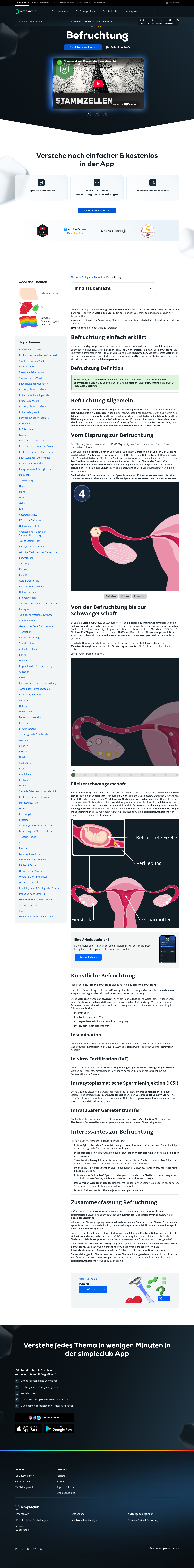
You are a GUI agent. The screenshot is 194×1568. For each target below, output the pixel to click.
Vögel (22, 768)
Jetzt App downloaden (83, 47)
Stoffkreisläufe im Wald (31, 361)
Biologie (86, 277)
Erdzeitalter (25, 423)
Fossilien (23, 435)
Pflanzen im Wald (28, 366)
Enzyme (23, 848)
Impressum (22, 1514)
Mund (22, 491)
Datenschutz (79, 1514)
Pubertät (24, 723)
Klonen (23, 569)
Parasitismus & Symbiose (32, 859)
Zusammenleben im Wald (32, 372)
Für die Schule (22, 3)
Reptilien (24, 780)
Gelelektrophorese (29, 580)
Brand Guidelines (66, 1492)
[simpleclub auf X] (22, 1548)
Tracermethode (27, 836)
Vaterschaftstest (28, 514)
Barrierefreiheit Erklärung (143, 1520)
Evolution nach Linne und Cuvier (36, 446)
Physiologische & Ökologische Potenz (39, 888)
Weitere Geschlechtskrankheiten (36, 899)
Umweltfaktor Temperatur (33, 876)
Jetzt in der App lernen (97, 210)
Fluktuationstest (27, 592)
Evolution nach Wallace (31, 440)
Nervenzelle (25, 711)
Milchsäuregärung (29, 802)
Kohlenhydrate (27, 814)
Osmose (23, 700)
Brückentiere (26, 429)
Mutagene (24, 609)
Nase (22, 497)
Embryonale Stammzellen (32, 546)
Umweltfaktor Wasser (30, 871)
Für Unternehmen (41, 3)
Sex (21, 910)
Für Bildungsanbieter (63, 3)
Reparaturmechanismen (32, 586)
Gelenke (23, 509)
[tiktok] (89, 114)
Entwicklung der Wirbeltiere (34, 417)
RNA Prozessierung (29, 637)
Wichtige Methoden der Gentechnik (38, 552)
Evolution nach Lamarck (32, 893)
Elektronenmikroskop (30, 349)
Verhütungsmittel (28, 905)
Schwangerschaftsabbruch (33, 734)
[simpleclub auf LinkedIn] (28, 1548)
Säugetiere (25, 762)
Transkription (26, 643)
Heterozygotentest (29, 526)
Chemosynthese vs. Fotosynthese (37, 825)
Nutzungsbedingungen (140, 1514)
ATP (21, 842)
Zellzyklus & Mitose (29, 649)
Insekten (23, 751)
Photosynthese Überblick (32, 389)
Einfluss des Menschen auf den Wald (38, 355)
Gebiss (22, 503)
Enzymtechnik (26, 557)
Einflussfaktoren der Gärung (34, 797)
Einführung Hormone (30, 694)
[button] (172, 3)
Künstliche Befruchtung (31, 520)
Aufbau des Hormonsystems (34, 688)
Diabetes (24, 660)
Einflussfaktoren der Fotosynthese (37, 452)
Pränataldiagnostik (29, 400)
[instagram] (97, 114)
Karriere (61, 1475)
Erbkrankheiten (27, 597)
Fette (22, 808)
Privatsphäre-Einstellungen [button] (32, 1520)
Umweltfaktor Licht (29, 882)
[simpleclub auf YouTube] (34, 1548)
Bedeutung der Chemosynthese (36, 831)
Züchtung (24, 563)
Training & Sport (28, 480)
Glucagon (24, 671)
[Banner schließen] (177, 19)
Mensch (98, 277)
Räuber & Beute (27, 865)
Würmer (23, 740)
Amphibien (25, 774)
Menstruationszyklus (30, 717)
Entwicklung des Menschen (33, 383)
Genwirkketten (27, 620)
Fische (22, 785)
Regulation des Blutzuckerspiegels (37, 666)
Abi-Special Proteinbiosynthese (35, 614)
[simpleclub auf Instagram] (40, 1548)
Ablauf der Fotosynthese (32, 463)
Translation (25, 631)
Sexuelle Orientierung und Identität (38, 791)
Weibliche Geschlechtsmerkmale (36, 916)
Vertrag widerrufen (22, 1528)
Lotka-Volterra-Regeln (30, 854)
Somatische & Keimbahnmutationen (38, 603)
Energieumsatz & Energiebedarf (36, 469)
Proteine (23, 819)
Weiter (91, 1289)
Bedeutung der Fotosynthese (34, 457)
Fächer (74, 277)
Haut (21, 486)
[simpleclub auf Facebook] (15, 1548)
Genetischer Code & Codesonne (36, 626)
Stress (22, 654)
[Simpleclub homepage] (26, 11)
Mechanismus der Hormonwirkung (38, 683)
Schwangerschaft (28, 728)
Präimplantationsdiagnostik (34, 395)
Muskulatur (25, 474)
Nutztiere (24, 757)
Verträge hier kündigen (85, 1520)
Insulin (22, 677)
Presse (60, 1481)
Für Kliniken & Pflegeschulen (91, 3)
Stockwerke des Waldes (31, 378)
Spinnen (23, 745)
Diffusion (24, 706)
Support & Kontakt (67, 1487)
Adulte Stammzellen (29, 540)
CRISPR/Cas (25, 575)
